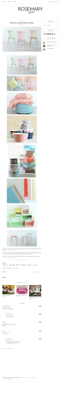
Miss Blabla (9, 314)
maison (17, 268)
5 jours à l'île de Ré (50, 48)
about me (9, 1)
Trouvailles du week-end (33, 297)
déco (20, 20)
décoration (9, 268)
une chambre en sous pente (52, 41)
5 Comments (5, 271)
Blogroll (4, 1)
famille (23, 20)
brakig (4, 268)
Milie (4, 321)
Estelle (4, 277)
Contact (14, 1)
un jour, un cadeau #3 (6, 295)
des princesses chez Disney (21, 295)
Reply (40, 306)
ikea (13, 268)
